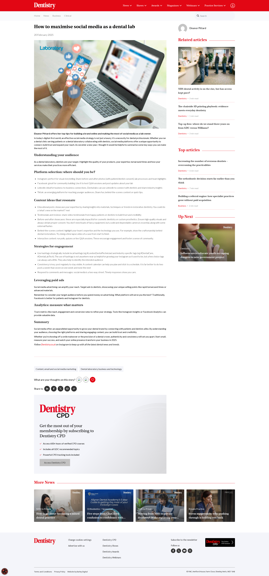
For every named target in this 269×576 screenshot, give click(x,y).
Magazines (173, 5)
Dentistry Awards (111, 552)
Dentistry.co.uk (48, 344)
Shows (140, 5)
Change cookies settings (79, 540)
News (126, 5)
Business (56, 15)
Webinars (191, 5)
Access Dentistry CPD (55, 462)
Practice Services (214, 5)
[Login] (232, 5)
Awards (155, 5)
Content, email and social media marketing (56, 369)
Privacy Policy (59, 571)
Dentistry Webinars (112, 558)
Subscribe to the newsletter (184, 540)
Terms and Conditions (43, 571)
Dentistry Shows (110, 546)
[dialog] (4, 571)
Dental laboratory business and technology (101, 369)
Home (37, 15)
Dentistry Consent (48, 4)
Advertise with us (76, 546)
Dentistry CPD (109, 540)
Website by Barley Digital (77, 571)
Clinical (67, 15)
